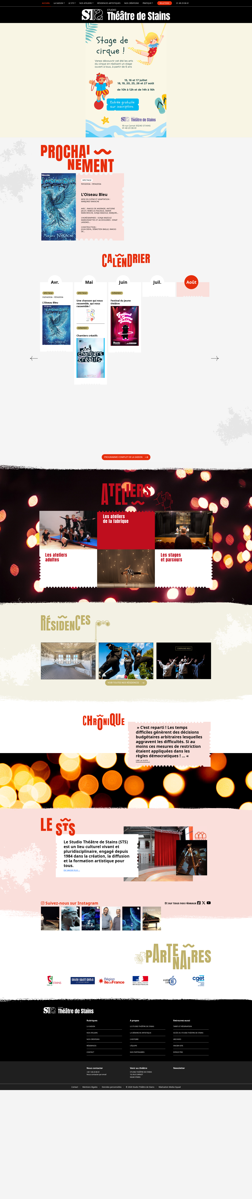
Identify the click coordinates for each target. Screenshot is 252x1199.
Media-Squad (175, 1087)
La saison (58, 3)
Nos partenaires (137, 1052)
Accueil (46, 3)
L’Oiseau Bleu (94, 194)
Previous (34, 358)
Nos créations (131, 3)
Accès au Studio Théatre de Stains (188, 1033)
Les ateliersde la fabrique (116, 518)
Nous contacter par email (96, 1074)
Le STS (71, 3)
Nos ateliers (85, 3)
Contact (90, 1052)
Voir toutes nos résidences (123, 682)
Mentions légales (90, 1087)
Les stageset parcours (171, 557)
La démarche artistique (140, 1033)
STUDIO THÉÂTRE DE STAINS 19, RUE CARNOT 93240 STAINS (141, 1074)
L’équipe (133, 1045)
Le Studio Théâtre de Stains (142, 1026)
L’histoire (134, 1039)
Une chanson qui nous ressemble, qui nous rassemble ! (90, 303)
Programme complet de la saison (123, 457)
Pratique (147, 3)
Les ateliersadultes (56, 557)
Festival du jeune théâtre (121, 302)
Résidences (91, 1045)
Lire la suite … (143, 760)
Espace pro (178, 1052)
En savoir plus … (72, 870)
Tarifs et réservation (182, 1026)
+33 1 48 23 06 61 (93, 1072)
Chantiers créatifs (87, 335)
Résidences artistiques (108, 3)
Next (215, 358)
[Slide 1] (124, 129)
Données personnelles (112, 1087)
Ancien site (178, 1045)
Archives (177, 1039)
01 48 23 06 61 (182, 3)
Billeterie (164, 3)
